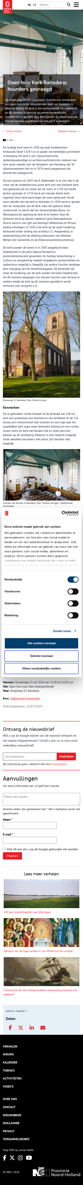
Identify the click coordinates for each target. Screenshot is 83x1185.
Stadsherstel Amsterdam (25, 698)
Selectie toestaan (41, 655)
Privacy (8, 1131)
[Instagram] (20, 1157)
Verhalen (10, 1046)
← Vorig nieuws (12, 131)
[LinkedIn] (32, 1028)
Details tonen (62, 631)
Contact (9, 1107)
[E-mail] (42, 1028)
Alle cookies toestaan (41, 643)
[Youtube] (29, 1157)
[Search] (68, 5)
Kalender (10, 1062)
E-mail (8, 834)
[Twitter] (20, 1028)
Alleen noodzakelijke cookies (41, 668)
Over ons (10, 1099)
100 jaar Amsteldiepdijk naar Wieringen (27, 912)
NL (29, 5)
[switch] (73, 591)
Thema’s (8, 1070)
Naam (7, 819)
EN (34, 5)
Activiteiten (12, 1078)
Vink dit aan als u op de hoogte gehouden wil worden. (42, 849)
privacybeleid (58, 764)
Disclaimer (11, 1123)
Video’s (8, 1086)
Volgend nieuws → (69, 131)
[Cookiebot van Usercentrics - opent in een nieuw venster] (62, 513)
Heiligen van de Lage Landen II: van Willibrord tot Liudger (38, 951)
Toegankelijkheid (16, 1139)
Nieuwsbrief (12, 1115)
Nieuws (8, 1054)
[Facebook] (10, 1028)
